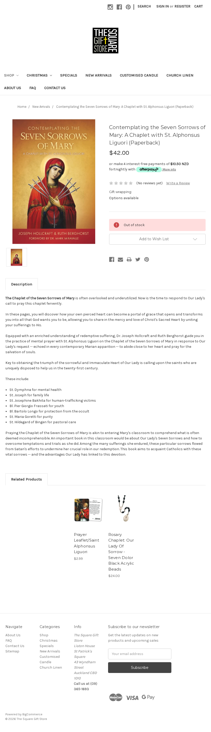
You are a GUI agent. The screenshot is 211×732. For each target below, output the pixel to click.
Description (21, 284)
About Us (12, 87)
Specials (68, 75)
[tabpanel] (88, 526)
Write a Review (178, 183)
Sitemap (12, 651)
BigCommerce (32, 714)
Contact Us (55, 87)
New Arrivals (98, 75)
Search (144, 6)
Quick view (88, 503)
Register (182, 6)
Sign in (162, 6)
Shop (9, 75)
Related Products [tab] (26, 479)
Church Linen (180, 75)
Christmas (38, 75)
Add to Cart (88, 516)
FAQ (32, 87)
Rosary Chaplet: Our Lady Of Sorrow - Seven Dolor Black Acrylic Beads (121, 552)
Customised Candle (139, 75)
